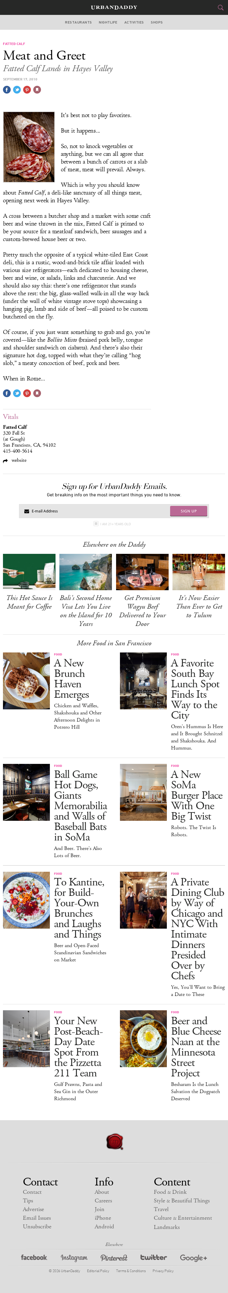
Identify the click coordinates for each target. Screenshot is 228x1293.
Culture (183, 1218)
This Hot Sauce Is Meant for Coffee (29, 602)
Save (27, 90)
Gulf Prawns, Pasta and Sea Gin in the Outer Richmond (78, 1091)
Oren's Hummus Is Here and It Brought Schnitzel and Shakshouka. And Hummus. (197, 737)
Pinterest (114, 1259)
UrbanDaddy (114, 7)
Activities (134, 22)
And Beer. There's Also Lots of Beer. (78, 852)
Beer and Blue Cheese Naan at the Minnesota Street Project (196, 1047)
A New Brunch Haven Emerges (71, 679)
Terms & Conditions (130, 1270)
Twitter (153, 1259)
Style (182, 1201)
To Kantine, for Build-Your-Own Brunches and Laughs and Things (79, 908)
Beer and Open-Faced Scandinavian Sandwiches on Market (80, 952)
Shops (157, 22)
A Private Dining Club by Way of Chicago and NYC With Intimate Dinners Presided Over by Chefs (197, 929)
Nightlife (108, 22)
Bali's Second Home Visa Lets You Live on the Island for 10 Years (86, 611)
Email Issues (37, 1218)
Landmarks (167, 1227)
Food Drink (170, 1192)
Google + (193, 1259)
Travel (161, 1209)
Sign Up (189, 511)
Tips (28, 1201)
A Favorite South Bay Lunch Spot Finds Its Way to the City (195, 689)
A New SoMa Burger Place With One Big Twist (196, 795)
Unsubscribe (37, 1227)
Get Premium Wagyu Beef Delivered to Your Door (142, 611)
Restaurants (78, 22)
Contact (32, 1192)
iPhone (103, 1218)
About (102, 1192)
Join (99, 1209)
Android (104, 1227)
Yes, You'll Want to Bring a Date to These (198, 991)
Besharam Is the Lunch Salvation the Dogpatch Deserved (195, 1091)
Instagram (74, 1259)
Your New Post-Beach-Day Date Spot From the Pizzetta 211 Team (78, 1047)
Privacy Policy (163, 1270)
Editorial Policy (98, 1270)
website (18, 460)
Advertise (33, 1209)
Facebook (34, 1259)
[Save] (37, 90)
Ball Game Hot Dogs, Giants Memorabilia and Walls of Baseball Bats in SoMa (80, 806)
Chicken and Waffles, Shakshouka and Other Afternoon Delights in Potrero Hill (78, 716)
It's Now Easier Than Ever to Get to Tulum (199, 606)
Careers (103, 1201)
